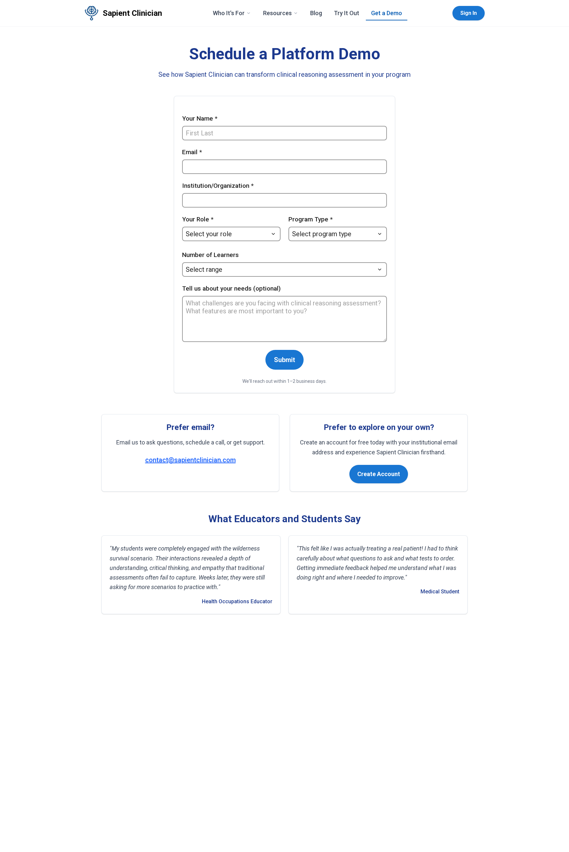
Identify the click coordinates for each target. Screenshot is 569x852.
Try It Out (346, 13)
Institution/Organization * (218, 185)
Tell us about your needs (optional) (231, 288)
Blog (316, 13)
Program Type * (310, 219)
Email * (192, 152)
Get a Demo (386, 13)
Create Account (378, 473)
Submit (284, 360)
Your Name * (199, 118)
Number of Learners (210, 255)
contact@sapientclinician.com (190, 460)
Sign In (468, 13)
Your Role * (197, 219)
